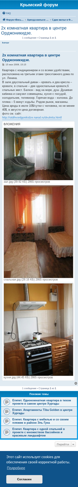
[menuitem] (6, 13)
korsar (5, 42)
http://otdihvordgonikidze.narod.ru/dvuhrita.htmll (32, 117)
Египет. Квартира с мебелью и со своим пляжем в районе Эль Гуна (40, 421)
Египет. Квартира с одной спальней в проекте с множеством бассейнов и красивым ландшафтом (38, 432)
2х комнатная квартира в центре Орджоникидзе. (34, 30)
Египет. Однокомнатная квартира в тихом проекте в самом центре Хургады (41, 402)
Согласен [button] (24, 479)
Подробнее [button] (16, 468)
